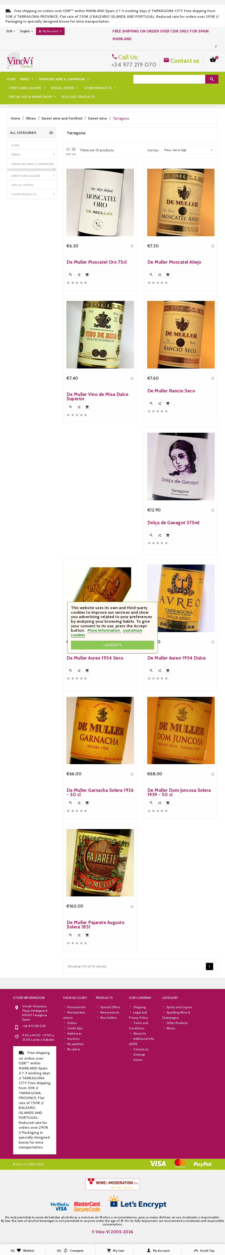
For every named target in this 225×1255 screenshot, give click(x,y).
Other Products (100, 88)
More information (104, 630)
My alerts (73, 1049)
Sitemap (139, 1054)
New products (110, 1012)
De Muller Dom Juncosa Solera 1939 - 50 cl (179, 792)
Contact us (185, 60)
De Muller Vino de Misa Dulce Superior (97, 396)
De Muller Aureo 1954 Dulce (176, 658)
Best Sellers (108, 1017)
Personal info (76, 1007)
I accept (112, 645)
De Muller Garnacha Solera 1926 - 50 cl (100, 792)
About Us (139, 1033)
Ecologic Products (78, 97)
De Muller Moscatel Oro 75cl (97, 262)
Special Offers (65, 88)
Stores (138, 1060)
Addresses (74, 1033)
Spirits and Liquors (27, 88)
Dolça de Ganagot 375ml (173, 522)
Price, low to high (175, 150)
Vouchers (73, 1038)
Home (11, 79)
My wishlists (75, 1044)
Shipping (139, 1007)
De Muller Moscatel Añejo (174, 262)
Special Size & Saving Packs (33, 97)
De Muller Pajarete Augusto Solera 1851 (95, 925)
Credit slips (75, 1028)
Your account (75, 998)
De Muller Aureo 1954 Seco (95, 658)
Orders (72, 1023)
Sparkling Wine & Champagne (64, 79)
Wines (27, 79)
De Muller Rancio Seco (171, 390)
